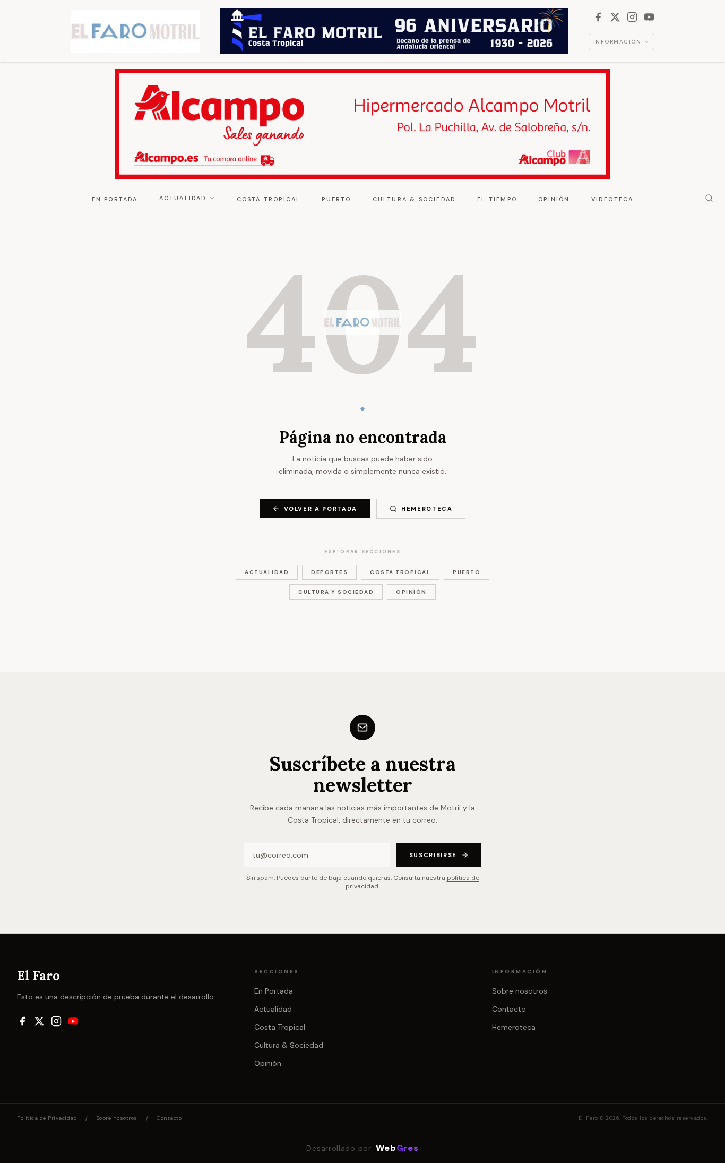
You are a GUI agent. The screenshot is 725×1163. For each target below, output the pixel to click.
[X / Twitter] (615, 17)
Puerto (336, 199)
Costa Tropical (269, 199)
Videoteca (612, 199)
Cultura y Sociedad (336, 591)
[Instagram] (632, 17)
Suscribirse (433, 855)
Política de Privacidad (47, 1118)
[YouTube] (649, 17)
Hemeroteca (427, 508)
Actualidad (183, 198)
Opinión (553, 199)
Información (617, 41)
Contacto (509, 1009)
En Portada (115, 199)
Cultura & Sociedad (414, 199)
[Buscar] (709, 198)
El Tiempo (497, 199)
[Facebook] (598, 17)
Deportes (329, 572)
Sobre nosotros (519, 991)
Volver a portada (320, 508)
